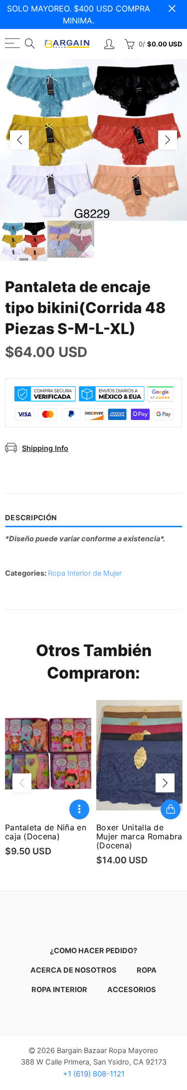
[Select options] (79, 809)
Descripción (31, 517)
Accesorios (131, 989)
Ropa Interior (59, 989)
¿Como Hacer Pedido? (93, 950)
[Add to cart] (171, 809)
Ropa (147, 970)
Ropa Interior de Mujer (85, 573)
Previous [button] (19, 139)
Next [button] (167, 139)
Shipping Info (45, 448)
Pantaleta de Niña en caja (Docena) (45, 832)
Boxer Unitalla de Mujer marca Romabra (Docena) (139, 836)
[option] (93, 140)
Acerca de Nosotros (73, 970)
